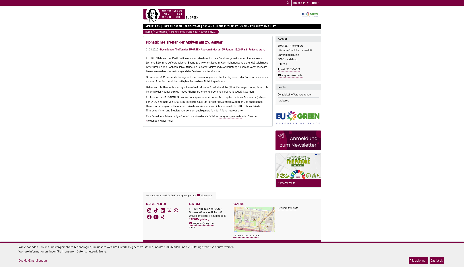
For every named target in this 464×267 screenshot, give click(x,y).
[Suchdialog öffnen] (288, 3)
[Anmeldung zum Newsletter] (298, 140)
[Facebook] (149, 217)
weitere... (284, 100)
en (317, 3)
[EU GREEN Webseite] (298, 118)
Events (281, 87)
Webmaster (206, 195)
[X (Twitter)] (169, 210)
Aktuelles (152, 26)
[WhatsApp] (176, 210)
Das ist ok (436, 260)
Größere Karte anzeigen (247, 235)
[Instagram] (149, 210)
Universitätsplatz (288, 208)
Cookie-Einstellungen (32, 260)
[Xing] (163, 217)
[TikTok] (156, 210)
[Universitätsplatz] (254, 231)
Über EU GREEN (172, 26)
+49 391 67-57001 (290, 69)
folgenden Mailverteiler (160, 121)
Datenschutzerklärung (91, 251)
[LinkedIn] (163, 210)
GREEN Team (192, 26)
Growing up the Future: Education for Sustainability (239, 26)
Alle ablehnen (418, 260)
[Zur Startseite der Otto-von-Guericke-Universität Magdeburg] (164, 16)
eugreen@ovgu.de (291, 75)
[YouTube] (156, 217)
